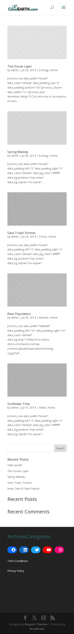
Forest (43, 236)
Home (54, 70)
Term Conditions (17, 561)
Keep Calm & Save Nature (23, 488)
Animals (44, 317)
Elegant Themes (36, 624)
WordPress (37, 629)
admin (15, 70)
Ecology (44, 70)
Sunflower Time (18, 404)
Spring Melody (17, 152)
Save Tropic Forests (21, 233)
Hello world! (14, 465)
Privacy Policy (15, 571)
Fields (42, 407)
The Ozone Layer (19, 66)
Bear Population (19, 314)
